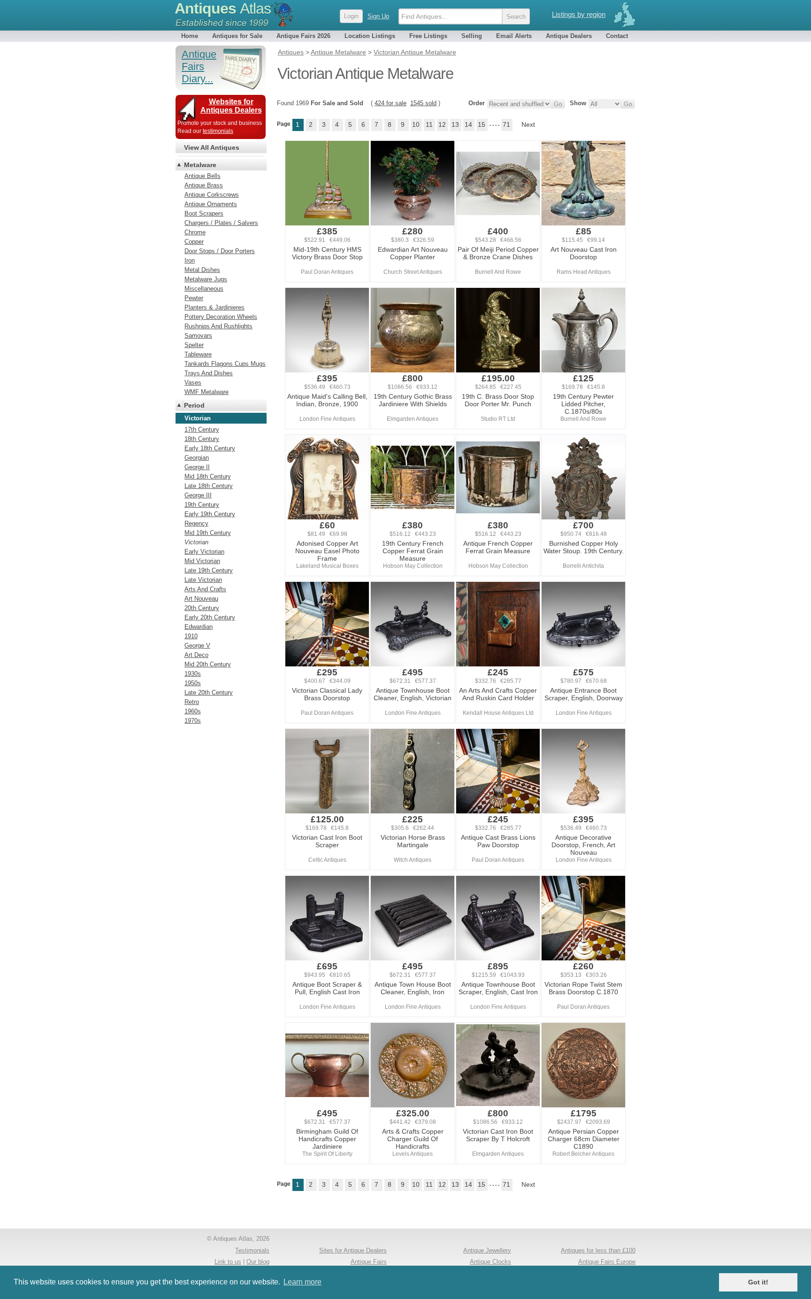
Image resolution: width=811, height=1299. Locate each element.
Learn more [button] (302, 1282)
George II (197, 467)
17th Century (201, 429)
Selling (471, 35)
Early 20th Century (209, 617)
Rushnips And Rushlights (218, 326)
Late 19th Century (208, 570)
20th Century (201, 607)
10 (416, 124)
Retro (191, 701)
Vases (192, 382)
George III (198, 495)
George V (197, 645)
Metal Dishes (202, 269)
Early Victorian (204, 551)
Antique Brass (203, 185)
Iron (189, 260)
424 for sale (390, 103)
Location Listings (369, 35)
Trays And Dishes (208, 373)
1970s (192, 720)
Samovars (198, 335)
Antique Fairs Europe (606, 1261)
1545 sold (423, 103)
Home (189, 35)
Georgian (196, 457)
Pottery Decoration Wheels (220, 316)
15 (481, 124)
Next (528, 124)
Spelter (194, 344)
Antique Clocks (490, 1261)
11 (429, 124)
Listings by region (578, 14)
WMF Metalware (206, 391)
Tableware (198, 354)
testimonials (218, 131)
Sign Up (378, 16)
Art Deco (196, 654)
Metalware (200, 165)
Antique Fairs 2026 (303, 35)
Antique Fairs (369, 1261)
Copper (194, 241)
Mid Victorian (202, 560)
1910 (191, 636)
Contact (617, 35)
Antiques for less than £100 (598, 1250)
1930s (192, 673)
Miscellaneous (203, 288)
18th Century (201, 438)
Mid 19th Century (207, 532)
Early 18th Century (209, 448)
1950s (192, 683)
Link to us (227, 1261)
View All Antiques (211, 147)
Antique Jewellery (487, 1250)
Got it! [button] (758, 1282)
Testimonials (252, 1250)
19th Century (201, 504)
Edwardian (198, 626)
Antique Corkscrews (211, 194)
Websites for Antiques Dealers (231, 106)
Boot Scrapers (203, 213)
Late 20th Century (208, 692)
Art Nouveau (201, 598)
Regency (196, 523)
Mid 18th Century (207, 476)
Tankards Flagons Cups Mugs (225, 363)
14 (468, 124)
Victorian (196, 542)
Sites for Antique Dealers (353, 1250)
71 (506, 124)
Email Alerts (514, 35)
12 (442, 124)
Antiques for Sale (237, 35)
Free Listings (428, 35)
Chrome (195, 232)
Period (194, 405)
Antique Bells (202, 175)
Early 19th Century (209, 514)
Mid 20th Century (207, 664)
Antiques (223, 8)
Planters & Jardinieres (214, 307)
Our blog (257, 1261)
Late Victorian (203, 579)
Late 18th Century (208, 485)
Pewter (193, 298)
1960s (192, 711)
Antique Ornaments (210, 204)
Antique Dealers (569, 35)
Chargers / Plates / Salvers (221, 222)
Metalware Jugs (205, 279)
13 (455, 124)
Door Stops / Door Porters (219, 251)
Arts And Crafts (205, 589)
